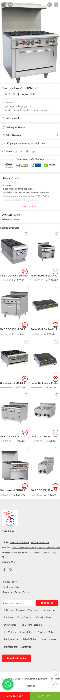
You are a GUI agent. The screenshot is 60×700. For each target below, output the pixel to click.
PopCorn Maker (45, 632)
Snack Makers (48, 639)
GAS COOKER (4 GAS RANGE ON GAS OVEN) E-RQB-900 (14, 329)
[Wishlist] (26, 233)
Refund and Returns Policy (16, 592)
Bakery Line (49, 610)
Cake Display (24, 617)
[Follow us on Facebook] (4, 569)
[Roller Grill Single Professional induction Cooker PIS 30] (56, 88)
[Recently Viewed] (54, 683)
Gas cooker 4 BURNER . (13, 383)
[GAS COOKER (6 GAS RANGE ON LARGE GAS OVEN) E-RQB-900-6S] (14, 412)
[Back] (4, 4)
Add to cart (15, 696)
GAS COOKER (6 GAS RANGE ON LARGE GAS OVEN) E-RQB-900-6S (14, 436)
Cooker (16, 219)
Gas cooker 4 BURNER (12, 490)
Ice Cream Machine (31, 625)
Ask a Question (13, 135)
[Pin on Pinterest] (27, 151)
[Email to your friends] (33, 151)
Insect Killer (26, 632)
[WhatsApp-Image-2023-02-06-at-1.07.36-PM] (30, 41)
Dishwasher (10, 625)
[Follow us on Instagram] (10, 569)
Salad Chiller (29, 639)
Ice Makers (10, 632)
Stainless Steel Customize (17, 646)
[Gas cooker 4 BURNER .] (50, 88)
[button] (25, 271)
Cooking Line (43, 617)
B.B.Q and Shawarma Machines (21, 610)
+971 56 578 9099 (19, 542)
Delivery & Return (15, 127)
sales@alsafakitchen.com (48, 547)
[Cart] (49, 4)
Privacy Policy (9, 581)
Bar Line (8, 617)
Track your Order (11, 587)
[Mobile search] (56, 4)
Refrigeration (11, 639)
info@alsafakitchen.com (23, 547)
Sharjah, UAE (8, 561)
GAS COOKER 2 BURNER (14, 275)
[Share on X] (16, 151)
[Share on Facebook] (22, 151)
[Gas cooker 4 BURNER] (14, 465)
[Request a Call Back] (54, 674)
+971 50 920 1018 (40, 542)
